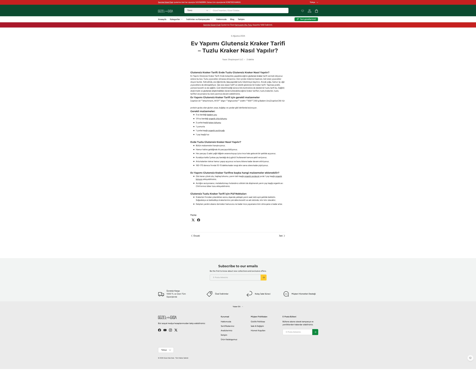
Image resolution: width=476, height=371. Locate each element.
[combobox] (236, 10)
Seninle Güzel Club (211, 25)
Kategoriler (175, 19)
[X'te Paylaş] (193, 220)
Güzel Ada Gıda (169, 358)
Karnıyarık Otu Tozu (243, 25)
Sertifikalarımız (227, 326)
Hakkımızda (221, 19)
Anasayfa (162, 19)
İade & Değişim (257, 326)
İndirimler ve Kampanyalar (198, 19)
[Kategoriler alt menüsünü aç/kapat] (181, 19)
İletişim (241, 19)
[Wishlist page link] (302, 11)
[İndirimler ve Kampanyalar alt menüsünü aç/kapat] (211, 19)
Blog (232, 19)
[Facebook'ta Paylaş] (198, 220)
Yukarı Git (237, 307)
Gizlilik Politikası (258, 321)
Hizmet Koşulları (258, 330)
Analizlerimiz (226, 330)
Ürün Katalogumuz (229, 339)
